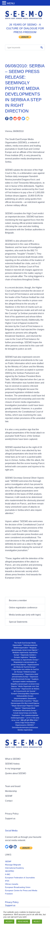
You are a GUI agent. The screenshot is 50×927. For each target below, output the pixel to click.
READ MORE (23, 922)
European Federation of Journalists (20, 877)
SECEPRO (9, 871)
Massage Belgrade (13, 865)
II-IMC (7, 874)
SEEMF (9, 796)
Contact (8, 801)
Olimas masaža (11, 884)
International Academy (14, 868)
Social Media (11, 830)
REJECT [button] (37, 922)
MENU (11, 3)
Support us (10, 818)
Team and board (12, 786)
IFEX (7, 881)
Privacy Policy (12, 814)
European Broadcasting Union (17, 887)
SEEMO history (12, 764)
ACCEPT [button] (9, 922)
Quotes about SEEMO (15, 773)
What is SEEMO (12, 759)
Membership (11, 791)
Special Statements (18, 622)
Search (42, 47)
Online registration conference (23, 607)
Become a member (18, 600)
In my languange (13, 768)
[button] (4, 3)
